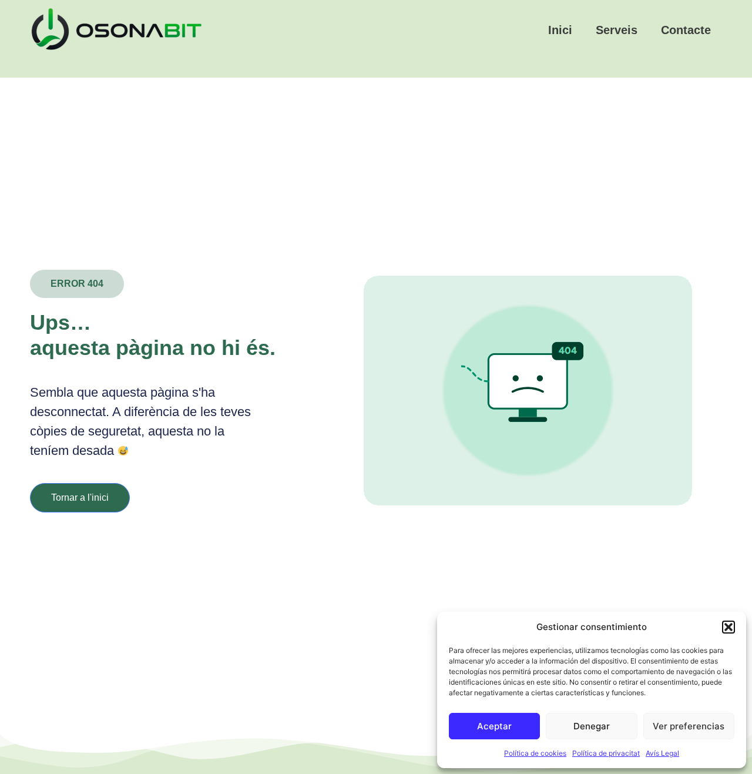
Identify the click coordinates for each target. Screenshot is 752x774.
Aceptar (494, 726)
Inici (560, 30)
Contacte (686, 30)
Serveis (616, 30)
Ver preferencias (688, 726)
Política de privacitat (606, 753)
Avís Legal (662, 753)
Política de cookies (535, 753)
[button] (728, 627)
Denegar (591, 726)
